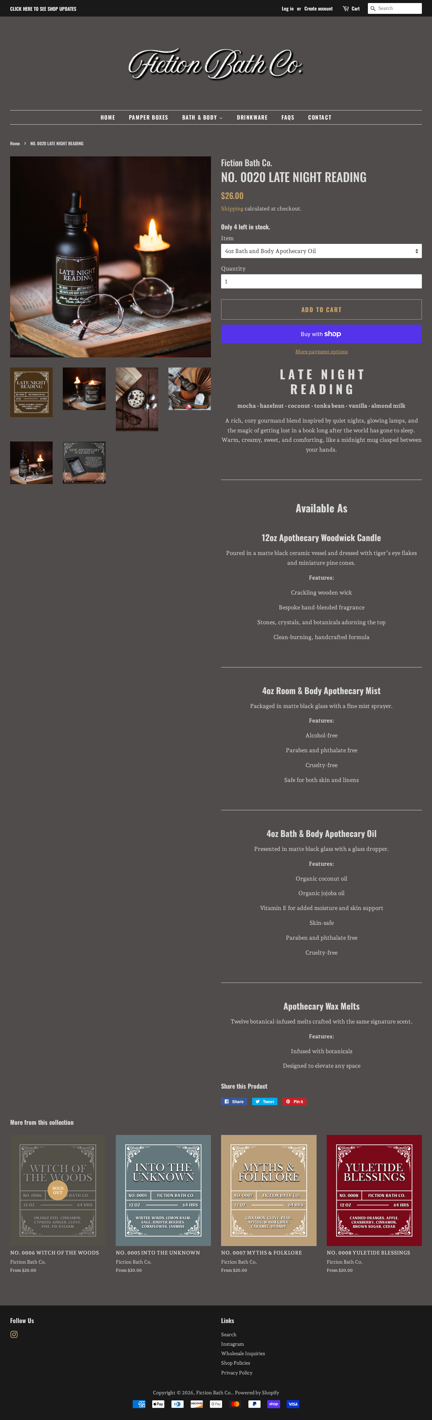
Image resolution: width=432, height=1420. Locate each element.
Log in (288, 8)
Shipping (232, 208)
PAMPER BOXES (148, 117)
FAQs (287, 117)
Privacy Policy (236, 1372)
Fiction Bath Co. (214, 1392)
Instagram (232, 1344)
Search (229, 1334)
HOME (108, 117)
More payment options (321, 352)
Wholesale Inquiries (243, 1353)
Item (227, 238)
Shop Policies (235, 1363)
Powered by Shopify (257, 1392)
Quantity (233, 268)
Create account (318, 8)
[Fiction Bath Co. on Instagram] (14, 1336)
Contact (319, 117)
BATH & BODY (200, 117)
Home (15, 143)
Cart (356, 8)
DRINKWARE (252, 117)
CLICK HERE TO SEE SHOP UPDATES (43, 8)
